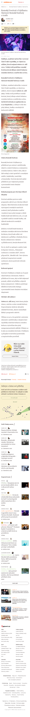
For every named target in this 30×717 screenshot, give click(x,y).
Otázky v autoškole (20, 669)
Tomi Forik (3, 492)
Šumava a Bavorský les (6, 665)
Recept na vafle (19, 654)
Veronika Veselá (5, 508)
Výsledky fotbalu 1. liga (6, 648)
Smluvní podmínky (21, 701)
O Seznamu (12, 701)
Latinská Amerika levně (6, 669)
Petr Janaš (6, 522)
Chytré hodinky (20, 694)
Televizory (14, 694)
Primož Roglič (19, 639)
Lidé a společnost (7, 511)
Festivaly (14, 379)
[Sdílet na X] (28, 374)
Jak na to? (15, 401)
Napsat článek (15, 356)
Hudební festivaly (22, 379)
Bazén (10, 683)
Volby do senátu (4, 639)
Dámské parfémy (16, 692)
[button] (15, 42)
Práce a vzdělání (6, 541)
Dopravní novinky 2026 (21, 665)
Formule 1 (3, 654)
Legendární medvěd (5, 552)
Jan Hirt (17, 635)
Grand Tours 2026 (20, 641)
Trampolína (24, 683)
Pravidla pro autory (10, 705)
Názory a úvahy (6, 555)
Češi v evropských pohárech (14, 679)
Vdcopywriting (4, 566)
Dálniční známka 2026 (21, 663)
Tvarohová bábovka (20, 652)
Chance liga (4, 646)
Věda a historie (6, 495)
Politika (4, 525)
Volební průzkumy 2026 (6, 633)
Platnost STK (19, 671)
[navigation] (2, 2)
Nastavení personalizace (14, 707)
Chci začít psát (14, 397)
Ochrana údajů (20, 703)
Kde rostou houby (11, 677)
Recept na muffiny (20, 648)
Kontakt (13, 703)
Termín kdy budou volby (6, 637)
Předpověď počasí (22, 675)
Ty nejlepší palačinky (20, 646)
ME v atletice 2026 (5, 652)
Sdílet (10, 23)
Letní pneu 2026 (19, 661)
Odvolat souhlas (20, 705)
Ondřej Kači (9, 18)
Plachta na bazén (17, 683)
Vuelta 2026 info (19, 631)
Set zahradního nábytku (20, 685)
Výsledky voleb (4, 635)
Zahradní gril (13, 687)
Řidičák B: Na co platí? (21, 667)
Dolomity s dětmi (5, 671)
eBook (4, 23)
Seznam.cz (21, 2)
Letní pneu (23, 692)
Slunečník (6, 685)
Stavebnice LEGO (7, 692)
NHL (2, 656)
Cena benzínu (19, 677)
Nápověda (7, 703)
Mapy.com (14, 675)
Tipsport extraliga (5, 650)
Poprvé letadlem (5, 663)
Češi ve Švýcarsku (5, 667)
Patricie (3, 480)
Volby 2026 (3, 631)
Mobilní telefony (20, 690)
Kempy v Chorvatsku (6, 661)
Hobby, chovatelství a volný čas (8, 570)
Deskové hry (8, 694)
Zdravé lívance (19, 650)
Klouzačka (11, 685)
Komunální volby (5, 641)
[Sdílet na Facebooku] (25, 374)
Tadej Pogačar (19, 637)
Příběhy (3, 483)
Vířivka (17, 687)
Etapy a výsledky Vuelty (21, 633)
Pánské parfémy (14, 696)
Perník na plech (19, 656)
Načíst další (15, 583)
